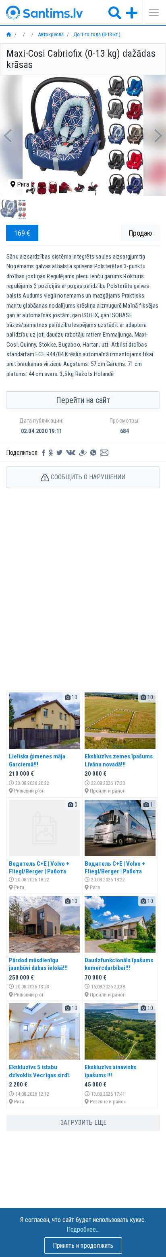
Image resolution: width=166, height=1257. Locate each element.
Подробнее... (83, 1229)
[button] (7, 135)
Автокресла (50, 34)
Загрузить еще (83, 1122)
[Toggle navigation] (151, 12)
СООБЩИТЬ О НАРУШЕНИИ (87, 477)
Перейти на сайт (83, 400)
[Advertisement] (83, 597)
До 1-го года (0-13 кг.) (96, 34)
